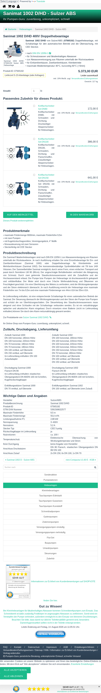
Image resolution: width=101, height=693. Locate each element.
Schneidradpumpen (50, 511)
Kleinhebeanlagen (50, 490)
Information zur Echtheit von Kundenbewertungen (73, 650)
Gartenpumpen (50, 517)
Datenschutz (34, 647)
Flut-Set (50, 537)
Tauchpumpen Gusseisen (50, 501)
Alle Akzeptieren (15, 670)
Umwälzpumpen (50, 548)
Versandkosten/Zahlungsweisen (84, 79)
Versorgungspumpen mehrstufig (50, 532)
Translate (40, 1)
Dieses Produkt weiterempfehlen (18, 221)
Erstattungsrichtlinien (84, 647)
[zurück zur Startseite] (4, 6)
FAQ (5, 647)
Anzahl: (7, 91)
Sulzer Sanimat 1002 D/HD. (36, 317)
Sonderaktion (50, 475)
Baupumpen (50, 543)
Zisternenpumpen (50, 522)
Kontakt (17, 647)
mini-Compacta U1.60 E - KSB (80, 460)
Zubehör (50, 558)
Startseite (11, 29)
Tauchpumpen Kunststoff (50, 506)
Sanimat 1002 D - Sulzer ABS (20, 460)
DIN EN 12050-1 (40, 53)
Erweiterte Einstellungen (82, 664)
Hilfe (46, 650)
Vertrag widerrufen (11, 653)
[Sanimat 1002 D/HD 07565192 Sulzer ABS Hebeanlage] (14, 49)
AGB (65, 647)
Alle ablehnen (13, 676)
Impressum (51, 647)
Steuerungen (50, 553)
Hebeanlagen (25, 29)
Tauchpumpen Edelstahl (50, 496)
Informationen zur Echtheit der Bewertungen (73, 691)
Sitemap (39, 650)
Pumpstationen (51, 480)
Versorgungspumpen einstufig (50, 527)
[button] (11, 6)
